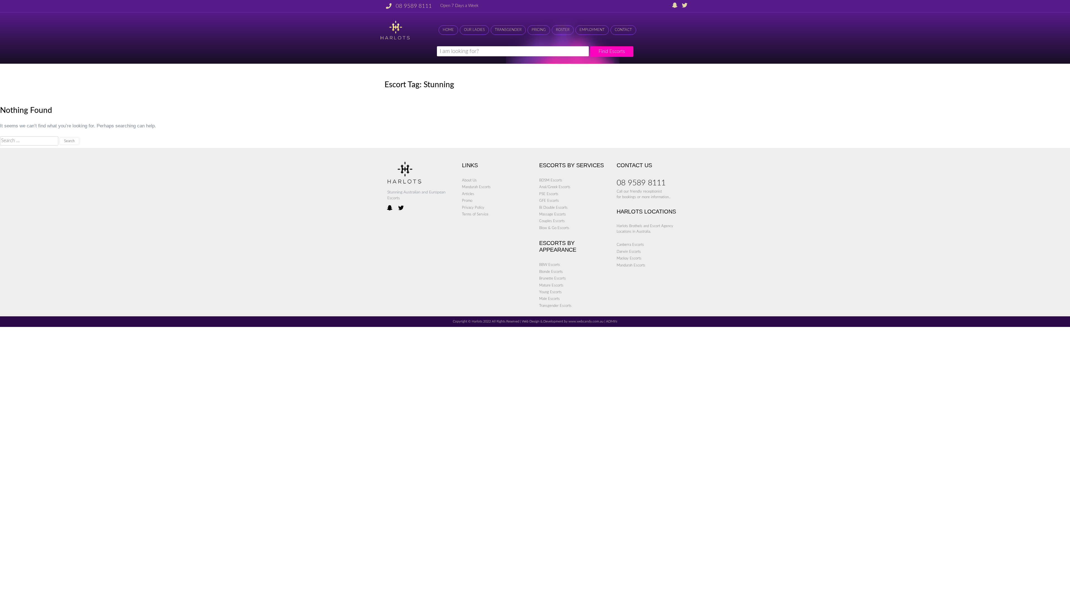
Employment (592, 30)
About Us (469, 180)
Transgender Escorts (555, 306)
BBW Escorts (549, 265)
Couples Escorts (552, 221)
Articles (468, 194)
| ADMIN (610, 321)
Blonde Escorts (551, 272)
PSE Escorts (548, 194)
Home (448, 30)
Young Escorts (550, 292)
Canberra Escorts (630, 245)
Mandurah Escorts (476, 187)
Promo (467, 201)
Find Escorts (612, 51)
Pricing (539, 30)
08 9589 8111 (414, 6)
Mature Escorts (551, 285)
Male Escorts (549, 299)
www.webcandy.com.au (586, 321)
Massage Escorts (552, 214)
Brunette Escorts (552, 278)
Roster (563, 30)
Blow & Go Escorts (554, 228)
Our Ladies (474, 30)
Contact (623, 30)
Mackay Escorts (629, 258)
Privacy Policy (473, 208)
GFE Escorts (549, 201)
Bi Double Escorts (553, 208)
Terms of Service (475, 214)
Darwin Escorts (629, 252)
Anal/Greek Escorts (554, 187)
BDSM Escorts (550, 180)
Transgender (508, 30)
